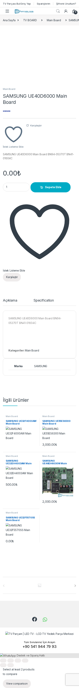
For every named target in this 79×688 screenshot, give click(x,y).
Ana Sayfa (9, 20)
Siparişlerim (43, 3)
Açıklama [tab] (10, 300)
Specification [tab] (44, 300)
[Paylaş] (18, 661)
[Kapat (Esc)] (25, 661)
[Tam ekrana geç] (10, 661)
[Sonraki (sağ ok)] (10, 665)
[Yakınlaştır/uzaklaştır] (3, 661)
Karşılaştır (36, 125)
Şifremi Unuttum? (66, 3)
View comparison (17, 683)
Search (58, 11)
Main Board (54, 20)
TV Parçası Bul (11, 3)
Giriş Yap (25, 3)
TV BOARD (30, 20)
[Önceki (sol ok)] (3, 665)
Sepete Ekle (53, 187)
